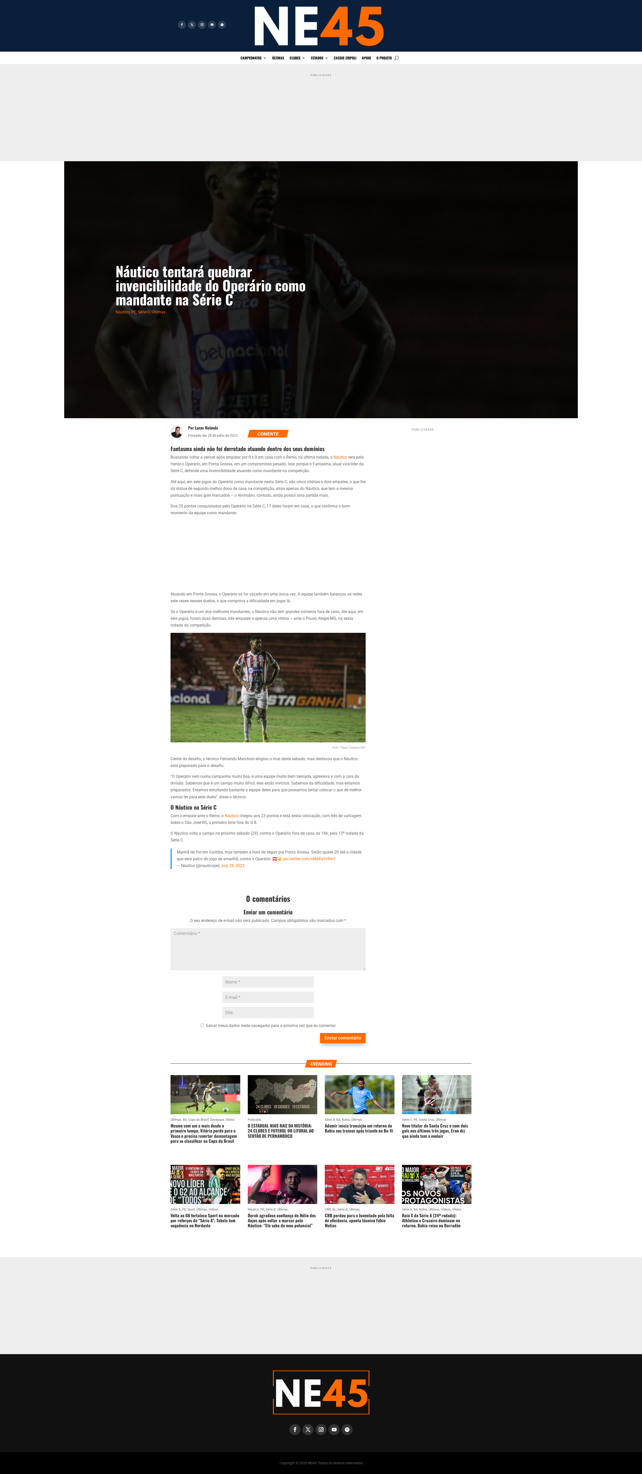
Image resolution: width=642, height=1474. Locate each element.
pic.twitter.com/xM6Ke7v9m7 (309, 858)
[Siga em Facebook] (182, 25)
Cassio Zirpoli (345, 58)
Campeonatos (251, 58)
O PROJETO (384, 58)
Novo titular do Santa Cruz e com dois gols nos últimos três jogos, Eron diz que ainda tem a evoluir (435, 1130)
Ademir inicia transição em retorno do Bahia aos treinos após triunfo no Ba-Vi (359, 1128)
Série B (176, 1209)
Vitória (229, 1119)
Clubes (295, 58)
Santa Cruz (426, 1119)
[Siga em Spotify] (222, 25)
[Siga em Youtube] (212, 25)
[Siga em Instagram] (202, 25)
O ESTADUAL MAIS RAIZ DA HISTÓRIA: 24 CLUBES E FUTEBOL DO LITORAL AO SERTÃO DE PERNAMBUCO (281, 1130)
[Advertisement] (321, 113)
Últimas (278, 58)
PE (133, 312)
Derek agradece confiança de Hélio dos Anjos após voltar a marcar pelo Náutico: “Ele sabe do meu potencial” (282, 1220)
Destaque (217, 1119)
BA (185, 1119)
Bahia (346, 1119)
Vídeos (213, 1209)
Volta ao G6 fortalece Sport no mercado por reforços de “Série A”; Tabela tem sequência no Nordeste (205, 1220)
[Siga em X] (192, 25)
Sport (191, 1209)
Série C (144, 312)
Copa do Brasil (198, 1119)
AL (334, 1209)
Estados (317, 58)
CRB (328, 1209)
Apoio (366, 58)
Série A (330, 1119)
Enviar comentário (343, 1038)
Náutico (122, 312)
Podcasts (254, 1119)
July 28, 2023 (233, 865)
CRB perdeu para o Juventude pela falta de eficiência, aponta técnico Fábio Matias (359, 1220)
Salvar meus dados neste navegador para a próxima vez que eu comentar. (271, 1025)
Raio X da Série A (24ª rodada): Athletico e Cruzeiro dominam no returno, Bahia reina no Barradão (431, 1220)
